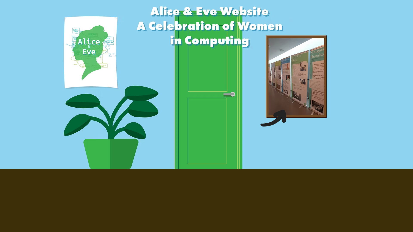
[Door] (208, 90)
